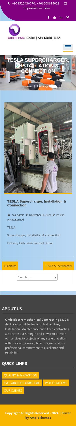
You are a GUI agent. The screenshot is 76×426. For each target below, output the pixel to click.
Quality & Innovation (20, 375)
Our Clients (13, 390)
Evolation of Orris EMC (22, 383)
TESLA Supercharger (58, 266)
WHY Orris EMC (56, 383)
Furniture (10, 266)
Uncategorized (15, 219)
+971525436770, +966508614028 (36, 3)
